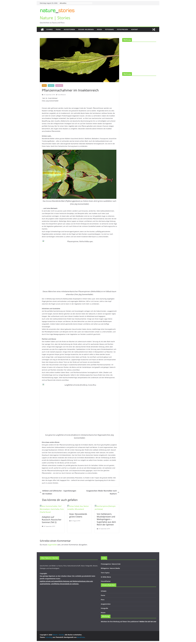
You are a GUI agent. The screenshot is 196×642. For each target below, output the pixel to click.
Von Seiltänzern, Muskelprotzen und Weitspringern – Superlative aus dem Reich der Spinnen (106, 519)
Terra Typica (105, 573)
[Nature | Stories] (42, 29)
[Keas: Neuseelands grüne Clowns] (79, 506)
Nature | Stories (55, 18)
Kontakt (134, 29)
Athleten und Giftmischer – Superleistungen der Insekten (59, 492)
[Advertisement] (125, 16)
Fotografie (109, 29)
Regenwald (59, 85)
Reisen (99, 29)
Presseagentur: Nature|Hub (110, 564)
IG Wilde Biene (106, 577)
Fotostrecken (122, 29)
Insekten (51, 85)
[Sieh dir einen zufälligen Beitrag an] (153, 29)
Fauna (58, 29)
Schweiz (49, 29)
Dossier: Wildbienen (86, 29)
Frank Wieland (61, 95)
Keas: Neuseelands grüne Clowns (78, 515)
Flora (102, 600)
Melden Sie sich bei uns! (147, 622)
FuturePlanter (106, 581)
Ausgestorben (69, 29)
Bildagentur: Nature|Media (110, 568)
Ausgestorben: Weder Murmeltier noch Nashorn (101, 492)
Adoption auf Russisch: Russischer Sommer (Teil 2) (51, 520)
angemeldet (52, 545)
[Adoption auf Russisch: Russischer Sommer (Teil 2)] (52, 506)
